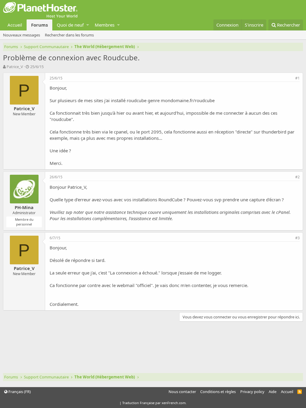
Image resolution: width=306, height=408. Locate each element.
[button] (88, 24)
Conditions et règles (218, 391)
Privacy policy (252, 391)
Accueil (14, 25)
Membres (104, 25)
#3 (297, 237)
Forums (39, 25)
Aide (272, 391)
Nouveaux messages (21, 35)
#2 (297, 177)
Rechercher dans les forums (69, 35)
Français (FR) (19, 391)
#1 (297, 78)
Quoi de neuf (70, 25)
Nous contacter (182, 391)
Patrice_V (15, 66)
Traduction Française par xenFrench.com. (154, 403)
